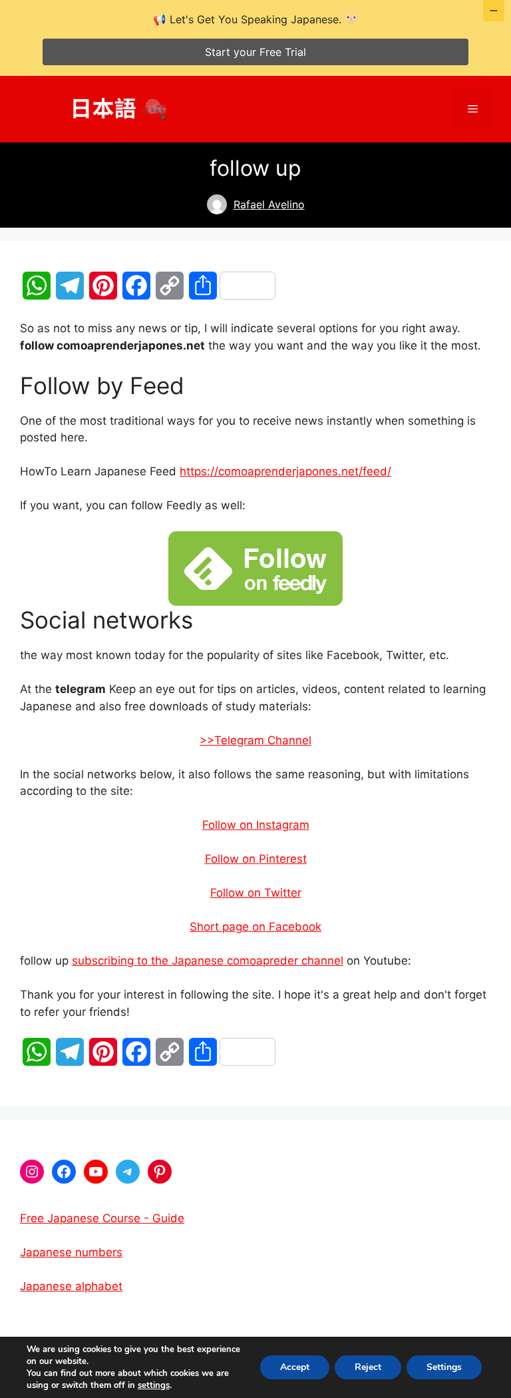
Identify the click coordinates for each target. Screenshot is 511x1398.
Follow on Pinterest (256, 858)
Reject (368, 1367)
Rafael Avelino (269, 204)
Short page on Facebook (255, 926)
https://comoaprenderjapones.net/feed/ (285, 471)
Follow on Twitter (255, 892)
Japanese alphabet (71, 1286)
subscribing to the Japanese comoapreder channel (207, 960)
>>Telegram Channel (255, 740)
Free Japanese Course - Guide (102, 1218)
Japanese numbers (71, 1252)
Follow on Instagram (255, 824)
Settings (444, 1367)
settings (154, 1385)
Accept (294, 1367)
